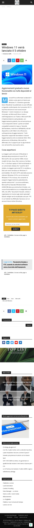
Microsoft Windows (7, 300)
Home (3, 7)
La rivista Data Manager (11, 515)
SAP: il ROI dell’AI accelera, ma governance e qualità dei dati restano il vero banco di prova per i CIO (17, 463)
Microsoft (18, 298)
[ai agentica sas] (17, 383)
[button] (3, 2)
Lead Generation (8, 486)
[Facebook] (9, 60)
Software (9, 7)
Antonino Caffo (7, 53)
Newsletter (9, 517)
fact (8, 298)
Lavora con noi (7, 505)
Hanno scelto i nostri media (11, 494)
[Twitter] (13, 60)
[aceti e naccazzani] (17, 398)
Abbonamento (7, 496)
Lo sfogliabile (7, 499)
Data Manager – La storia (10, 491)
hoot (12, 298)
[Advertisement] (17, 26)
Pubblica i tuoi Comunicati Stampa (13, 502)
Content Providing (8, 488)
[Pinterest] (17, 60)
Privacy (16, 517)
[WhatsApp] (22, 60)
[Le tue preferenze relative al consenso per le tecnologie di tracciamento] (31, 525)
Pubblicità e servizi (8, 483)
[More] (26, 60)
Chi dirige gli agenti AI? (9, 447)
